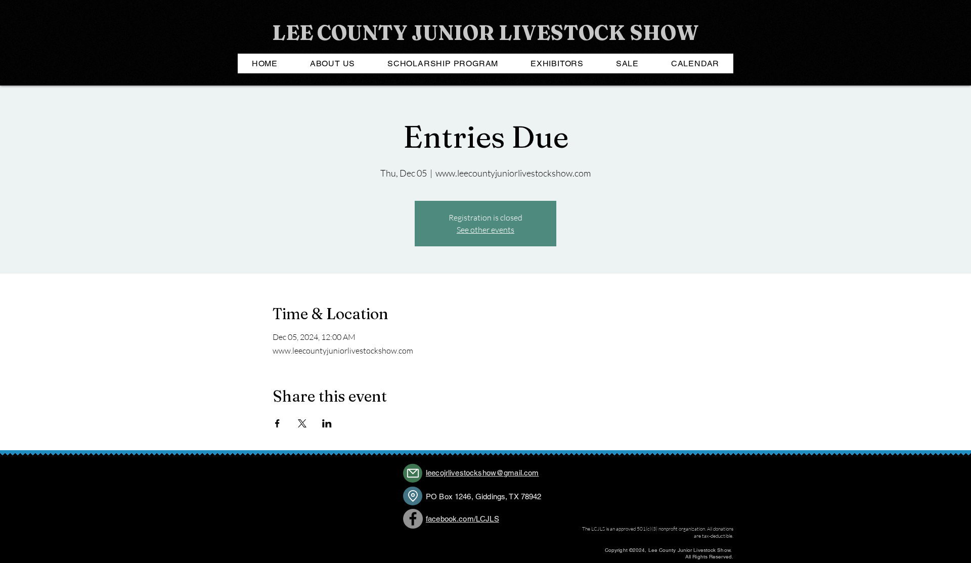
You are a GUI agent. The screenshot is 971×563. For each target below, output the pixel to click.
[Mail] (412, 473)
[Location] (412, 496)
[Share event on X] (302, 423)
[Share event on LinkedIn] (327, 423)
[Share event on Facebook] (277, 423)
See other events (485, 230)
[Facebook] (413, 519)
